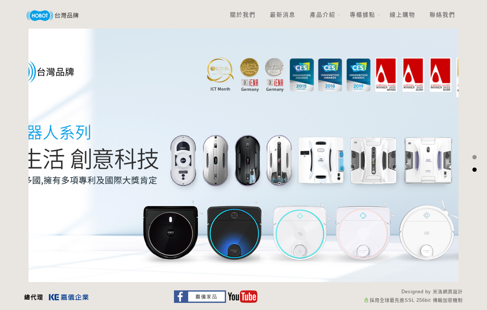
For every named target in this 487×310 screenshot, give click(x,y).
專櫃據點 (363, 15)
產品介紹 (323, 15)
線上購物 (403, 15)
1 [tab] (474, 157)
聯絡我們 (443, 15)
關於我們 (243, 15)
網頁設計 (453, 291)
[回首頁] (52, 15)
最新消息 (283, 15)
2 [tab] (474, 170)
